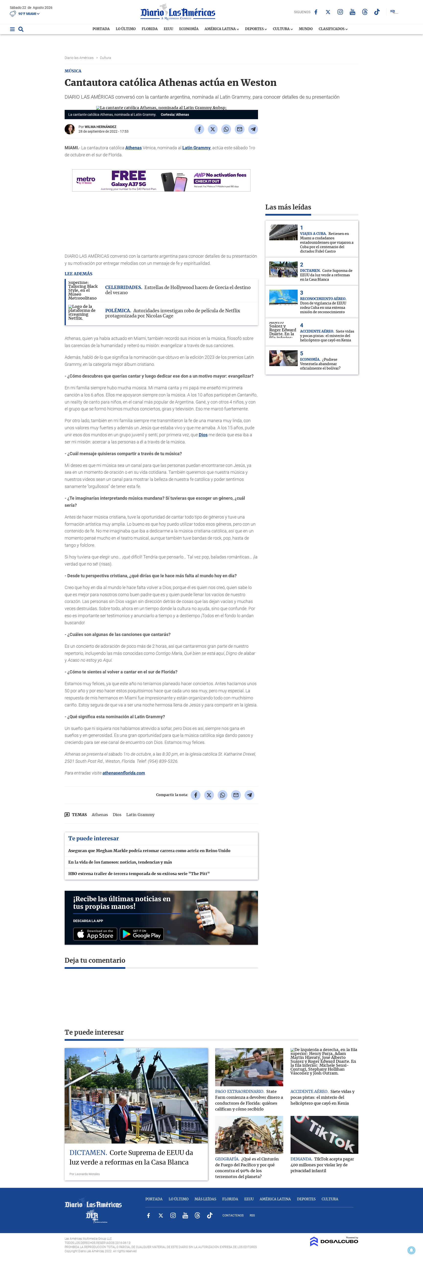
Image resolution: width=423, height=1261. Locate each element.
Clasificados (332, 29)
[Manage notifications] (411, 1250)
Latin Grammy (196, 147)
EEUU (168, 29)
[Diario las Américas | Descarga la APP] (96, 934)
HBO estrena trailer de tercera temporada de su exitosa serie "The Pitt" (139, 874)
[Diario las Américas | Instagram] (340, 12)
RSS (252, 1215)
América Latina (220, 29)
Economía (189, 29)
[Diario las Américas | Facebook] (316, 12)
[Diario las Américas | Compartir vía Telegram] (253, 129)
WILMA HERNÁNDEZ (100, 127)
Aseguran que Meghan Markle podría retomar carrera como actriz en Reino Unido (149, 851)
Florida (150, 29)
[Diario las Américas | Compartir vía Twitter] (213, 129)
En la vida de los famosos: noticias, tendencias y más (120, 862)
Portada (101, 29)
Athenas (133, 147)
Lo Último (126, 29)
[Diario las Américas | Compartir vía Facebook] (199, 129)
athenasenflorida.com (124, 772)
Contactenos (233, 1215)
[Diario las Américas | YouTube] (353, 12)
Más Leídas (205, 1199)
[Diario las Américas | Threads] (365, 12)
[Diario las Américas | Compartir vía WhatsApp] (226, 129)
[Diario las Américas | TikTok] (377, 12)
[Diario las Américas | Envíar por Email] (240, 129)
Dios (203, 434)
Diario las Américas (79, 58)
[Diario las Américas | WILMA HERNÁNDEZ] (70, 132)
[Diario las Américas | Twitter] (328, 12)
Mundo (306, 29)
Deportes (254, 29)
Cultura (281, 29)
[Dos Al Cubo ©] (334, 1245)
